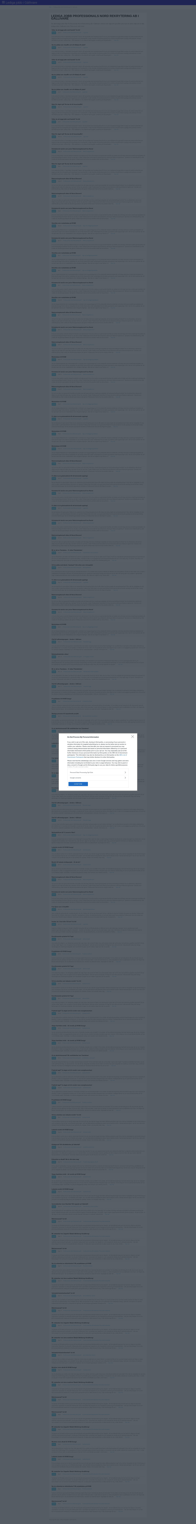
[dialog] (98, 762)
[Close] (133, 737)
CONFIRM (78, 784)
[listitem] (98, 772)
